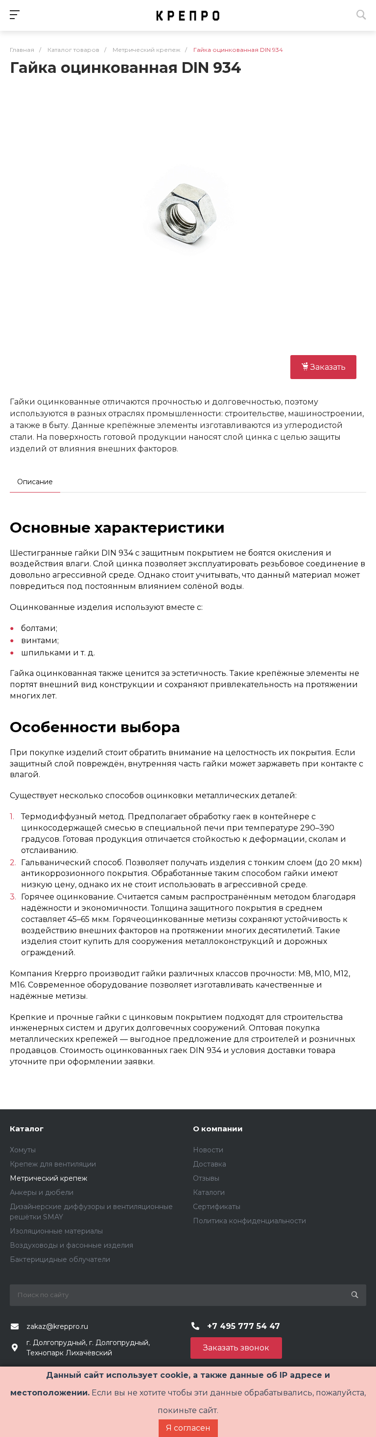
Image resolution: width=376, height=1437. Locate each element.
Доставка (209, 1164)
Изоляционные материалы (56, 1231)
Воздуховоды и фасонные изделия (71, 1245)
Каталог (27, 1128)
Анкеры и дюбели (41, 1192)
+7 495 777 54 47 (243, 1326)
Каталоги (209, 1192)
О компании (218, 1128)
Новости (208, 1149)
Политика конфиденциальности (249, 1220)
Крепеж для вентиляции (53, 1164)
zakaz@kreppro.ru (57, 1326)
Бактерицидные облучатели (60, 1259)
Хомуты (23, 1149)
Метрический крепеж (48, 1178)
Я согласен (188, 1428)
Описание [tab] (35, 481)
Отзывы (206, 1178)
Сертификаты (216, 1206)
